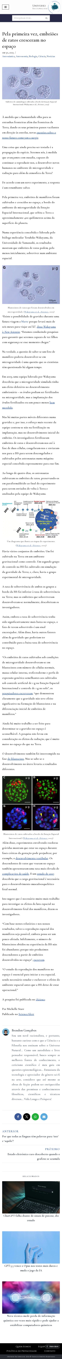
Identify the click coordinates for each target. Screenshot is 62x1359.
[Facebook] (18, 1116)
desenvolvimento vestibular (32, 858)
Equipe (42, 1346)
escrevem (38, 960)
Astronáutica (8, 56)
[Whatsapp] (35, 1116)
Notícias (51, 56)
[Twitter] (26, 1116)
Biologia (33, 56)
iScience (40, 999)
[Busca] (46, 18)
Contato (49, 1351)
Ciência (42, 56)
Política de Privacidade (22, 1351)
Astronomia (22, 56)
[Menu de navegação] (5, 7)
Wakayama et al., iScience (36, 311)
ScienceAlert (26, 1014)
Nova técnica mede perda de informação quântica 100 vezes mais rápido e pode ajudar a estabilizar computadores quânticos (31, 1320)
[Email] (44, 1116)
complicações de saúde (15, 874)
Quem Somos (23, 1346)
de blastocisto (15, 759)
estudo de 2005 (45, 874)
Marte (24, 321)
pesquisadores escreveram (17, 693)
